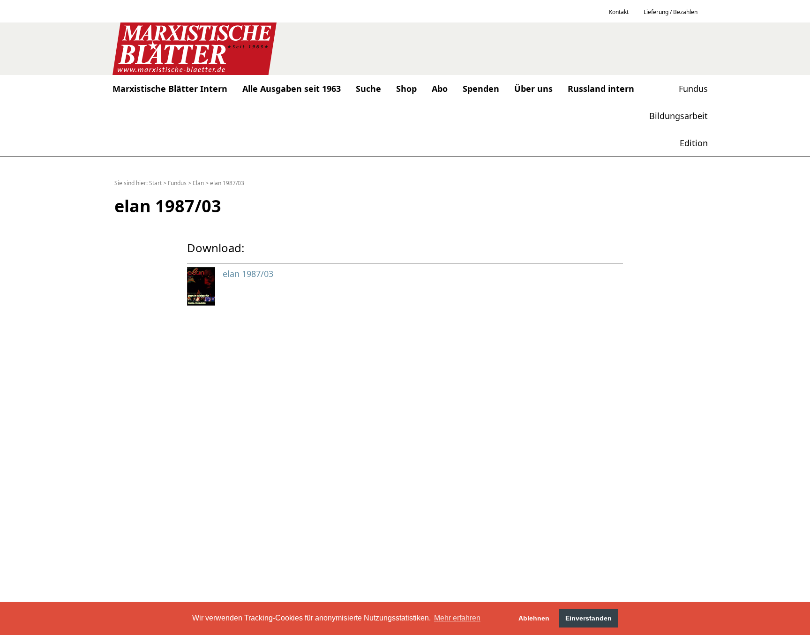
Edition (694, 143)
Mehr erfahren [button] (457, 618)
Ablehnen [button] (533, 618)
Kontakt (619, 12)
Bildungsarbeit (678, 115)
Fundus (693, 88)
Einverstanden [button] (588, 618)
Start (155, 183)
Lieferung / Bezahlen (671, 12)
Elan (198, 183)
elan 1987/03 (227, 183)
